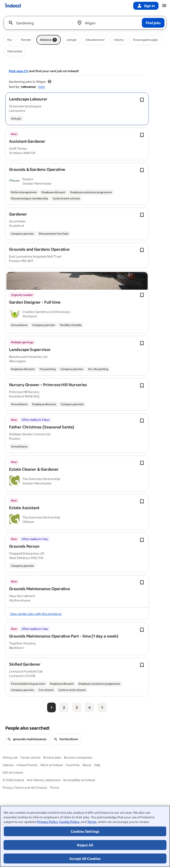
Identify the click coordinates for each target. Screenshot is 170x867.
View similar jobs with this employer (36, 614)
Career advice (30, 757)
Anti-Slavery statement (43, 780)
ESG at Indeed (13, 772)
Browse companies (78, 757)
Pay (9, 39)
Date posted (14, 51)
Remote (26, 39)
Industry (119, 39)
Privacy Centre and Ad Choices (25, 787)
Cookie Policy (69, 822)
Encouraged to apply (145, 39)
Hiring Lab (10, 757)
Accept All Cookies (85, 858)
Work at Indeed (51, 765)
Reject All (85, 845)
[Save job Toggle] (142, 100)
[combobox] (39, 22)
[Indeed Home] (12, 6)
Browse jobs (52, 757)
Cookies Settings (85, 831)
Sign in (149, 5)
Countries (73, 765)
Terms (92, 822)
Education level (95, 39)
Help (97, 765)
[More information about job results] (49, 82)
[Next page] (102, 707)
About (86, 765)
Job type (71, 39)
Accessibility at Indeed (79, 780)
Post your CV (18, 71)
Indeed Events (27, 765)
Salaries (8, 765)
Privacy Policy (47, 822)
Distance (47, 39)
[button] (28, 99)
